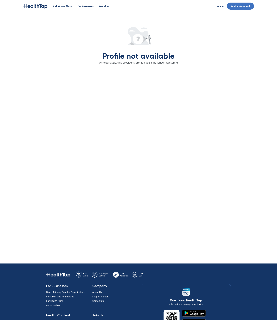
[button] (35, 6)
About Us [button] (97, 292)
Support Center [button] (100, 296)
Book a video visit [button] (240, 6)
